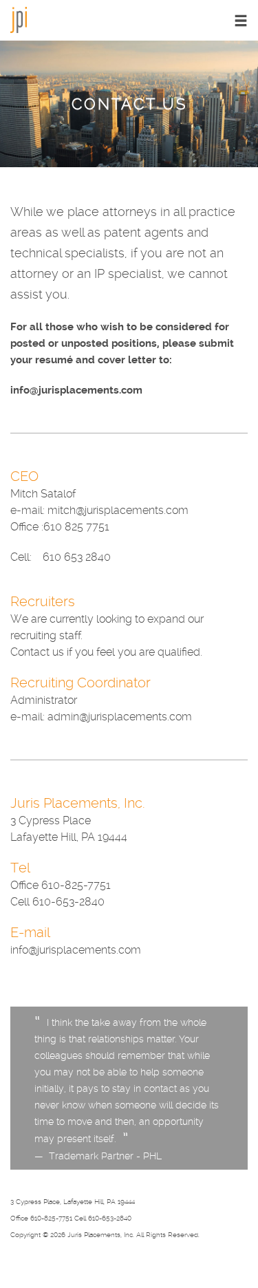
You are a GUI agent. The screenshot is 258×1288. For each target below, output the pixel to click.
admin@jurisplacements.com (119, 716)
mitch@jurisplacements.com (118, 510)
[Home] (18, 18)
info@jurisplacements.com (76, 390)
